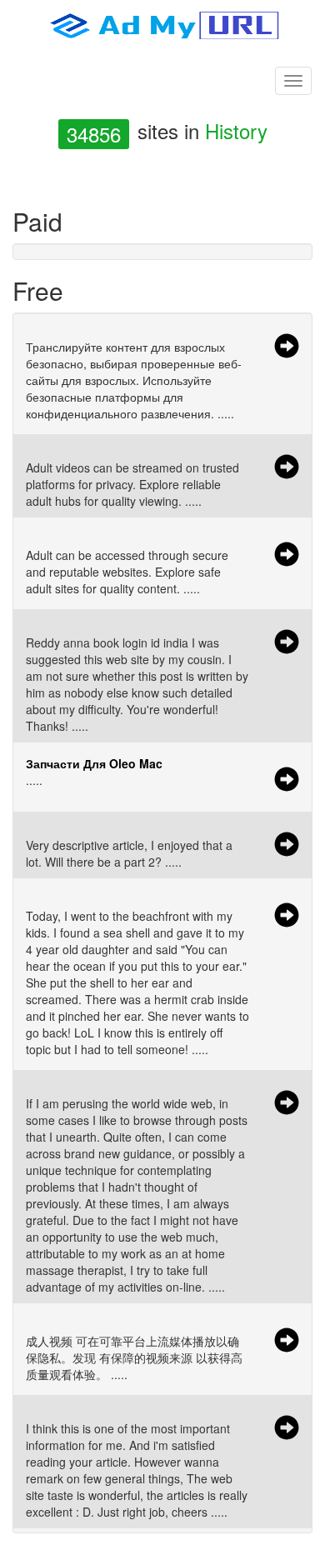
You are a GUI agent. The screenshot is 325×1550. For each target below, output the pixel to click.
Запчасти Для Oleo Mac (94, 763)
